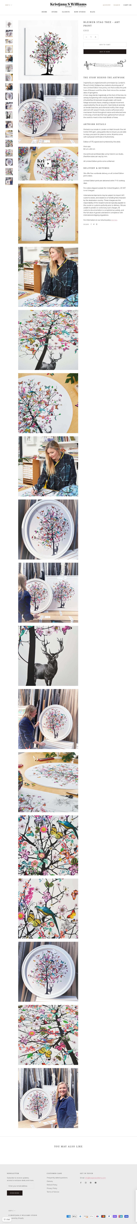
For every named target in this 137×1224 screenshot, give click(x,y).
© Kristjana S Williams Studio (23, 1215)
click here (114, 220)
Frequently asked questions (57, 1178)
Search (117, 5)
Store (55, 12)
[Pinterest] (96, 224)
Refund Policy (52, 1185)
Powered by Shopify (16, 1218)
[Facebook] (91, 224)
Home (44, 12)
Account (107, 5)
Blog (92, 12)
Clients (66, 12)
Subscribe (14, 1193)
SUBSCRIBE (87, 1211)
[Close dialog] (132, 1181)
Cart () (128, 5)
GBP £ (7, 5)
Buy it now (105, 52)
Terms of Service (53, 1192)
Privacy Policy (52, 1188)
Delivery (50, 1181)
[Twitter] (94, 224)
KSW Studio (80, 12)
